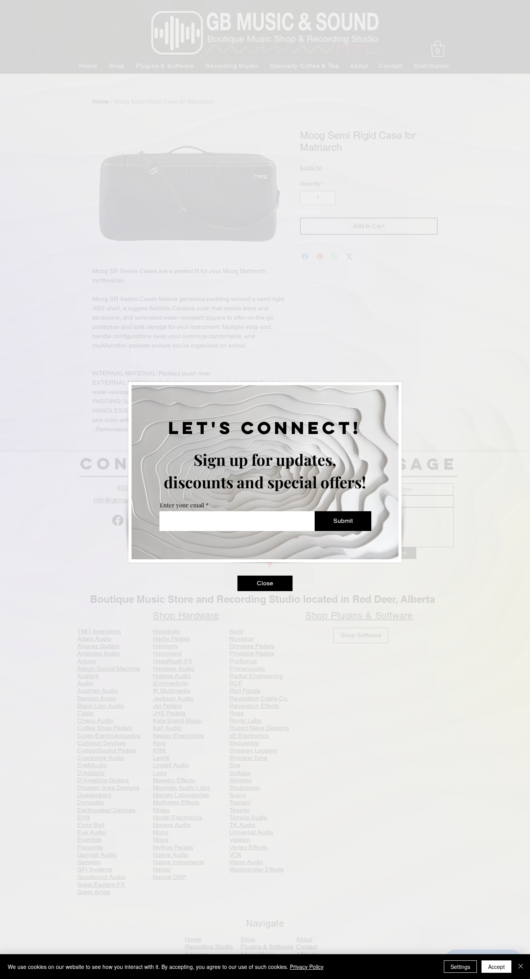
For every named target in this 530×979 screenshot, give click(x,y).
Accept (496, 966)
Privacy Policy (307, 966)
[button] (265, 583)
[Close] (520, 966)
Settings (460, 966)
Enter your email (182, 505)
